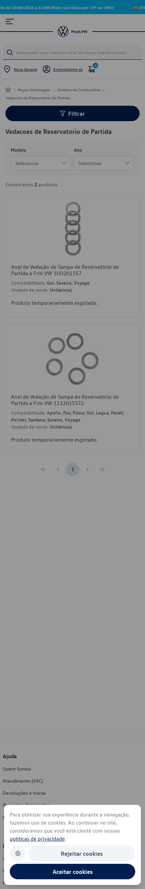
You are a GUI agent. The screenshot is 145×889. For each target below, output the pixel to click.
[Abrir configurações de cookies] (18, 853)
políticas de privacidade (37, 838)
